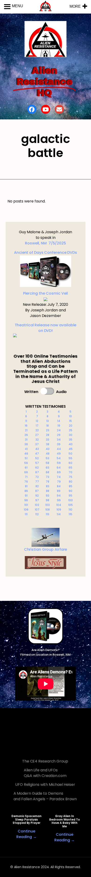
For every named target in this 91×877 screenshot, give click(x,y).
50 (70, 454)
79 (59, 482)
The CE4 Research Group (45, 761)
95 (70, 496)
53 (47, 458)
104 (58, 505)
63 (47, 468)
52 (37, 458)
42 (37, 449)
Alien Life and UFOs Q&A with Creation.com (45, 772)
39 (58, 444)
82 (37, 486)
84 (59, 486)
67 (37, 472)
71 (26, 477)
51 (26, 458)
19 (58, 426)
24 (59, 430)
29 (58, 435)
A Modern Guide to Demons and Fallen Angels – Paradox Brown (45, 796)
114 (59, 514)
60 (70, 463)
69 (59, 472)
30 (70, 435)
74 (59, 477)
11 (26, 421)
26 (26, 435)
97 (37, 500)
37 (37, 444)
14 (58, 421)
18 (47, 426)
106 (26, 510)
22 (37, 430)
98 (47, 500)
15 (70, 421)
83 (47, 486)
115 (70, 514)
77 (37, 482)
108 (47, 510)
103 (47, 505)
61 (26, 468)
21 (26, 430)
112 (37, 514)
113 (47, 514)
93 (47, 496)
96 (26, 500)
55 (70, 458)
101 (26, 505)
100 (70, 500)
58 (47, 463)
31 (26, 440)
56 (26, 463)
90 (70, 491)
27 (37, 435)
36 (26, 444)
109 (58, 510)
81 (26, 486)
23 (47, 430)
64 (59, 468)
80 (70, 482)
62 (37, 468)
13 (47, 421)
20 (70, 426)
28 (47, 435)
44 (59, 449)
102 (37, 505)
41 (26, 449)
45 (71, 449)
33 (47, 440)
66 (26, 472)
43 (47, 449)
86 (26, 491)
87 (37, 491)
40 (71, 444)
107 (37, 510)
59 (59, 463)
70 (70, 472)
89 (58, 491)
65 (70, 468)
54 (59, 458)
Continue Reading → (26, 833)
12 (37, 421)
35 (70, 440)
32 (37, 440)
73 (47, 477)
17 (37, 426)
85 (70, 486)
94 (59, 496)
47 (37, 454)
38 (47, 444)
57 (37, 463)
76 (26, 482)
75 (70, 477)
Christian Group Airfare (45, 549)
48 (47, 454)
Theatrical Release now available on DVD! (46, 327)
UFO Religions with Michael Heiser (45, 784)
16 (26, 426)
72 (37, 477)
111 (26, 514)
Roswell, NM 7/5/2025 (45, 243)
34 (59, 440)
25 (70, 430)
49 (59, 454)
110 (70, 510)
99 (59, 500)
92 (37, 496)
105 (70, 505)
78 (47, 482)
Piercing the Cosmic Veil (45, 293)
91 (26, 496)
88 (47, 491)
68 (47, 472)
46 (26, 454)
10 (70, 416)
